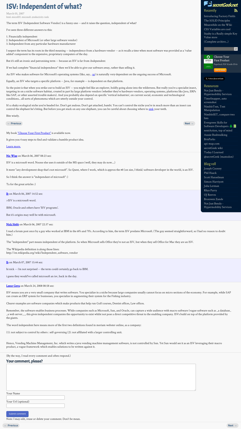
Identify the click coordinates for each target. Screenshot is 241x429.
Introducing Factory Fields (219, 16)
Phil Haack (210, 173)
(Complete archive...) (216, 41)
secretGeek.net (224, 5)
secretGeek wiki (213, 148)
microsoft (26, 16)
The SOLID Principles (217, 20)
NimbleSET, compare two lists (219, 116)
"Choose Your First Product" (34, 133)
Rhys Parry (210, 190)
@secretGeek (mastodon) (219, 156)
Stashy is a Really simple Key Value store (220, 35)
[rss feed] (236, 10)
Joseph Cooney (213, 168)
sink (151, 109)
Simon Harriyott (213, 181)
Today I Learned (213, 152)
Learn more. (13, 146)
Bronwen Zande (213, 199)
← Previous (14, 123)
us (93, 74)
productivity (37, 16)
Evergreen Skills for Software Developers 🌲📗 (220, 124)
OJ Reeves (210, 195)
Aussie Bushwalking (215, 135)
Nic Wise (11, 156)
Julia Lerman (211, 186)
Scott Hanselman (214, 177)
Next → (189, 123)
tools (46, 16)
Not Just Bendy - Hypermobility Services (218, 92)
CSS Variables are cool (217, 29)
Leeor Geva (13, 286)
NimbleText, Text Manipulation (214, 108)
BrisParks (209, 139)
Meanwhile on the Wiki (218, 25)
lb (7, 194)
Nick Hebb (12, 224)
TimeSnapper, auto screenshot (215, 100)
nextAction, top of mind (218, 130)
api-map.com (212, 143)
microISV (16, 16)
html (8, 16)
